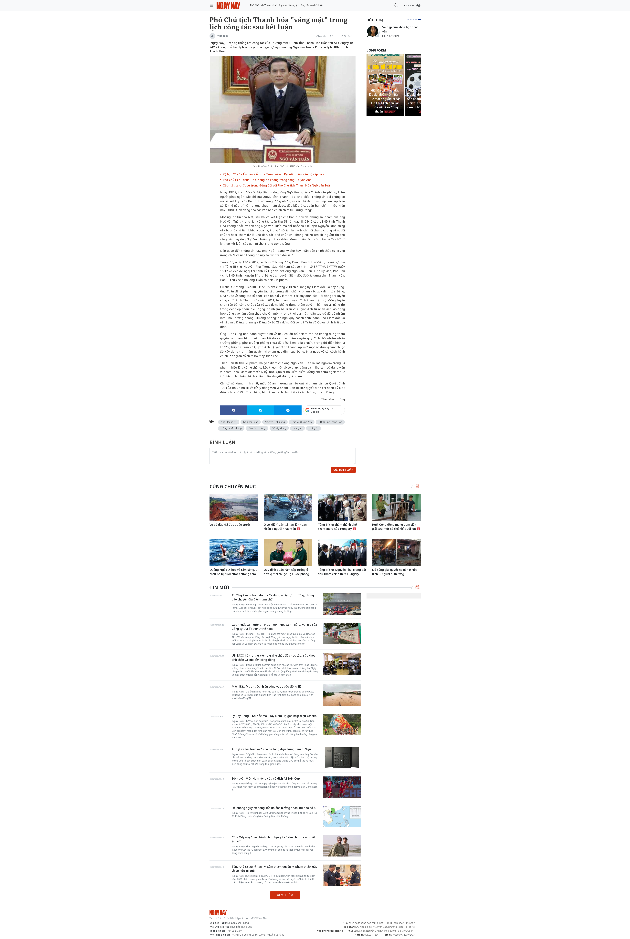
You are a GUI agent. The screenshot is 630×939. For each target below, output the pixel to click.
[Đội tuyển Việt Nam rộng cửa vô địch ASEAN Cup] (342, 787)
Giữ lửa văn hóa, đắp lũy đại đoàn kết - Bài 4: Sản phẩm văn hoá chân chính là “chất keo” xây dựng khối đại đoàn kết (385, 98)
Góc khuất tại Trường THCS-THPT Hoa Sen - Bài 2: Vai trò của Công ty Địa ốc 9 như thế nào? (274, 627)
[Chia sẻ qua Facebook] (233, 410)
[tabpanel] (394, 33)
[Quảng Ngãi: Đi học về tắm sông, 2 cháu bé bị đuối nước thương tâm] (234, 552)
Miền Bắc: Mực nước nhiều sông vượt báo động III (266, 686)
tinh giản (297, 428)
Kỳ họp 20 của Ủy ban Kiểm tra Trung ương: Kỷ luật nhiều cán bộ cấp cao (273, 174)
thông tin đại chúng (231, 428)
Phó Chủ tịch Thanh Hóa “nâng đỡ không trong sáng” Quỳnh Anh (267, 180)
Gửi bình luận (343, 470)
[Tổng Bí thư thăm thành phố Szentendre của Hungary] (342, 507)
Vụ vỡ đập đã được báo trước (230, 524)
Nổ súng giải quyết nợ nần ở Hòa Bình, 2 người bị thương (394, 572)
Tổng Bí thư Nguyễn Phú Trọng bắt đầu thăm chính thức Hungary (342, 572)
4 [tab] (417, 19)
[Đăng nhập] (418, 5)
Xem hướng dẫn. (336, 424)
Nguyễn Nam (389, 39)
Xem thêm (285, 895)
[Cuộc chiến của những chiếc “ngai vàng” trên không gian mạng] (373, 31)
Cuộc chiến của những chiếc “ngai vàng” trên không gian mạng (401, 31)
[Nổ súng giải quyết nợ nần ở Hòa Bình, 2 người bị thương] (396, 552)
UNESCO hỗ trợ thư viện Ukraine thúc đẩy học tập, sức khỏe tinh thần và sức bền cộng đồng (273, 657)
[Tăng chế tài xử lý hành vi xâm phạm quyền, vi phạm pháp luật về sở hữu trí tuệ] (342, 875)
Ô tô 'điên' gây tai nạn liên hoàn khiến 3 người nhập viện (285, 527)
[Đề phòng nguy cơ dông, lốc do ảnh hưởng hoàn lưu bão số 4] (342, 816)
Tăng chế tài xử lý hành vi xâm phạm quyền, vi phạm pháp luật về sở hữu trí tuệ (274, 869)
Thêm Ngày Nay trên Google (322, 410)
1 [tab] (409, 19)
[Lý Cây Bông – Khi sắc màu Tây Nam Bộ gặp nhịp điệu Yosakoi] (342, 724)
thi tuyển (313, 428)
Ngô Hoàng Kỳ (228, 421)
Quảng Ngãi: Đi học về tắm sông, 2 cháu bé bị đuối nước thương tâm (233, 572)
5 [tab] (420, 19)
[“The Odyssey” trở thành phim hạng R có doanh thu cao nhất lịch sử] (342, 845)
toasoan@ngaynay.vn (403, 934)
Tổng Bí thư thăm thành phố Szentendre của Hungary (337, 527)
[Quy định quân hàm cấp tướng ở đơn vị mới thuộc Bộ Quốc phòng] (288, 552)
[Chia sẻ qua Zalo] (287, 410)
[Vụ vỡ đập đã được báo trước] (234, 507)
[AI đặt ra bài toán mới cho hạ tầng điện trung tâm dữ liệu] (342, 757)
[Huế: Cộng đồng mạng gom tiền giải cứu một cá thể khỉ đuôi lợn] (396, 507)
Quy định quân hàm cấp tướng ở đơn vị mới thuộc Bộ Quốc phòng (286, 572)
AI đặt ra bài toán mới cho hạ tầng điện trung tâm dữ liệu (271, 749)
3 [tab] (414, 19)
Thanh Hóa (287, 197)
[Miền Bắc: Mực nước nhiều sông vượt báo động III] (342, 695)
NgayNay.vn (228, 5)
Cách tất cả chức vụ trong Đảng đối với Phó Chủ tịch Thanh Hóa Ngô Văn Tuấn (277, 185)
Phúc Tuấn (223, 35)
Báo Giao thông (257, 428)
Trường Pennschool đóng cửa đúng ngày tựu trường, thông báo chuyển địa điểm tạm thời (273, 597)
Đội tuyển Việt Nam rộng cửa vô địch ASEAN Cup (266, 778)
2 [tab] (412, 19)
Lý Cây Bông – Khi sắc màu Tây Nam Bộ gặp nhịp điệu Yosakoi (274, 716)
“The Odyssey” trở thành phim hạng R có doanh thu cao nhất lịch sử (273, 839)
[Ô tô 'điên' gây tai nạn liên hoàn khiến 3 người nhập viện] (288, 507)
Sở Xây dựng (279, 428)
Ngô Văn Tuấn (250, 421)
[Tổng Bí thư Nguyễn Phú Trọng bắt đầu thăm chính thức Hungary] (342, 552)
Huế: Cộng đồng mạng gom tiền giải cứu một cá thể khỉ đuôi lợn (394, 527)
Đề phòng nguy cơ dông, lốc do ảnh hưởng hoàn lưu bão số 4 (273, 808)
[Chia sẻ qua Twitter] (260, 410)
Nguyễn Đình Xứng (275, 421)
